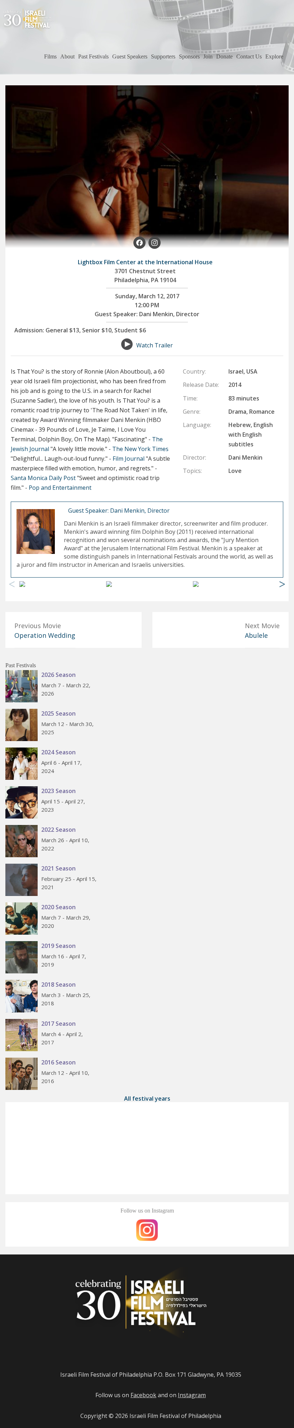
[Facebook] (139, 244)
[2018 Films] (23, 997)
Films (50, 56)
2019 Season (58, 946)
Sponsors (189, 56)
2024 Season (58, 752)
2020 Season (58, 907)
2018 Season (58, 984)
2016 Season (58, 1062)
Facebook (143, 1395)
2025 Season (58, 713)
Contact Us (249, 56)
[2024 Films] (23, 765)
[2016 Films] (23, 1075)
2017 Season (58, 1024)
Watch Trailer (154, 345)
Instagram (192, 1395)
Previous (11, 584)
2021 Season (58, 868)
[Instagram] (154, 244)
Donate (224, 56)
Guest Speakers (129, 56)
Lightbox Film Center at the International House (145, 262)
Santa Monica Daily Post (43, 478)
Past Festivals (93, 56)
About (67, 56)
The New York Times (140, 449)
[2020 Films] (23, 919)
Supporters (163, 56)
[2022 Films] (23, 842)
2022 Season (58, 830)
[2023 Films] (23, 803)
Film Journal (128, 458)
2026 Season (58, 675)
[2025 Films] (23, 726)
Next (282, 584)
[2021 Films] (23, 881)
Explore (274, 56)
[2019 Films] (23, 958)
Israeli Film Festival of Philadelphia (175, 1416)
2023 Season (58, 791)
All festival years (147, 1098)
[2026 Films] (23, 687)
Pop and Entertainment (60, 488)
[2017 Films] (23, 1036)
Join (208, 56)
